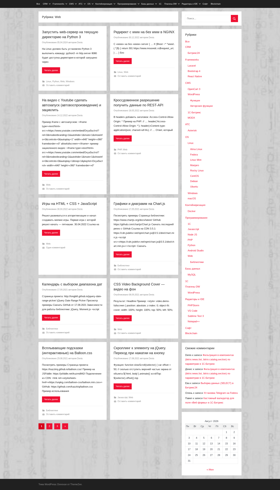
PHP (120, 149)
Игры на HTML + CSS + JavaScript (69, 204)
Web (62, 81)
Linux (48, 81)
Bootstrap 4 (194, 71)
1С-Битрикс (194, 112)
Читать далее (51, 70)
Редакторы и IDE (190, 4)
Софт (205, 4)
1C (189, 224)
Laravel (192, 65)
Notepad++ (194, 321)
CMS (71, 4)
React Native (195, 76)
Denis (80, 42)
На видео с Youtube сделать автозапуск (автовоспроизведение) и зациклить (71, 105)
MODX (191, 117)
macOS (192, 198)
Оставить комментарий (57, 85)
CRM (45, 4)
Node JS (192, 234)
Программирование (126, 4)
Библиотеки (123, 265)
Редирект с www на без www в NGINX (144, 32)
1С (160, 4)
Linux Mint (195, 160)
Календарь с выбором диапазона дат (72, 284)
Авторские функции (201, 106)
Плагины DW (170, 4)
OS (89, 4)
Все (38, 4)
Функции (195, 100)
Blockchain (216, 4)
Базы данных (147, 4)
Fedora (194, 154)
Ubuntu (194, 186)
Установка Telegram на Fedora (221, 393)
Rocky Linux (197, 170)
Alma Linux (196, 149)
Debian (194, 181)
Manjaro (194, 165)
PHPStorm (193, 305)
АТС (81, 4)
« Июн (210, 469)
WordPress (194, 94)
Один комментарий (55, 247)
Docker (192, 211)
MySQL (192, 274)
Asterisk (192, 130)
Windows (70, 81)
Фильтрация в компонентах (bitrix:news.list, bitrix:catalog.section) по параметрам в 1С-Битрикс (209, 359)
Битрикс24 (194, 53)
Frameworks (58, 4)
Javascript (122, 397)
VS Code (192, 310)
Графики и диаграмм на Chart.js (139, 204)
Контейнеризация (103, 4)
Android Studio (196, 250)
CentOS (194, 176)
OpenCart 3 (194, 89)
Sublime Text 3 (196, 316)
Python (55, 81)
